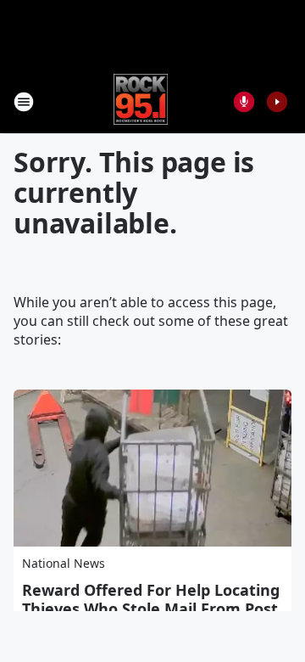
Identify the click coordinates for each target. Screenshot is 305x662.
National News (63, 563)
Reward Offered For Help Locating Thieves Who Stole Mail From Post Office (151, 609)
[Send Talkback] (244, 102)
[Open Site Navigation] (24, 102)
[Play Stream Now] (277, 102)
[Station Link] (141, 101)
